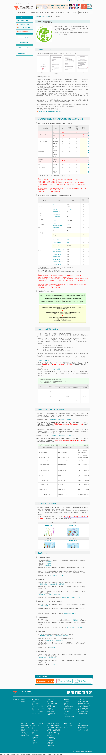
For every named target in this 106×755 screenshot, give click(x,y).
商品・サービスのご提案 (53, 734)
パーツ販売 (50, 701)
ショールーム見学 (69, 727)
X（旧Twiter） (36, 735)
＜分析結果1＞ (53, 419)
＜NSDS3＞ (57, 594)
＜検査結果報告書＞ (44, 606)
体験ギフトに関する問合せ (54, 729)
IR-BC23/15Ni (56, 214)
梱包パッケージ (51, 711)
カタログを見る (51, 713)
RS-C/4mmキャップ (58, 245)
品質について (82, 12)
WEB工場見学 (24, 734)
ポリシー (81, 723)
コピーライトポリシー (84, 729)
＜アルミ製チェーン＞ (81, 627)
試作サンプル (36, 710)
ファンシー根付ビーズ (58, 249)
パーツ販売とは (37, 703)
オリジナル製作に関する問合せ (55, 727)
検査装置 (23, 730)
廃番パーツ (50, 714)
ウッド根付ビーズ (57, 264)
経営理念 (67, 703)
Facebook (35, 737)
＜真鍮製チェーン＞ (74, 597)
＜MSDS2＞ (49, 594)
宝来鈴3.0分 (56, 227)
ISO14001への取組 (83, 708)
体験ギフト (50, 705)
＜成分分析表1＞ (50, 640)
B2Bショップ (36, 725)
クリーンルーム (24, 732)
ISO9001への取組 (83, 710)
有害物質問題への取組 (23, 24)
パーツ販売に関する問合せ (54, 725)
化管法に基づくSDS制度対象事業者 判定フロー (49, 111)
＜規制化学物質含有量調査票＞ (57, 584)
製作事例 (22, 12)
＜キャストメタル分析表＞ (45, 360)
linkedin (35, 742)
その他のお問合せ (52, 738)
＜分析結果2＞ (62, 419)
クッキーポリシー (83, 727)
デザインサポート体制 (38, 708)
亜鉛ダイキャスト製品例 (56, 575)
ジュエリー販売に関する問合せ (55, 730)
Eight (34, 740)
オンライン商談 (68, 725)
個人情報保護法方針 (83, 725)
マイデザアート (37, 734)
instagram (35, 738)
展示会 (49, 708)
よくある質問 (36, 713)
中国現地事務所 (68, 708)
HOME (37, 16)
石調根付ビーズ (56, 259)
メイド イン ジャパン (38, 711)
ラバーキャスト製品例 (55, 369)
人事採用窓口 (51, 737)
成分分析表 (75, 620)
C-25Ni (54, 204)
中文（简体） (77, 0)
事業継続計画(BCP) (69, 716)
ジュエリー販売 (51, 706)
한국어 (88, 0)
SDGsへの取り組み (23, 20)
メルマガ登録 (51, 743)
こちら (60, 34)
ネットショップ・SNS (38, 723)
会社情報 (67, 699)
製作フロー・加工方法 (38, 706)
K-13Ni (54, 206)
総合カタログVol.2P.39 (70, 613)
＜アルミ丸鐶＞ (71, 627)
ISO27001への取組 (83, 711)
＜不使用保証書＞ (43, 584)
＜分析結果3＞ (70, 419)
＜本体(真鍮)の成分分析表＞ (46, 635)
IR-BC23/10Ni (56, 211)
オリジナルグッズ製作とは (39, 705)
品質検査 (23, 729)
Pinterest (35, 743)
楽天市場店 (35, 732)
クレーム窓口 (51, 735)
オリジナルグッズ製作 (53, 703)
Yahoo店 (35, 729)
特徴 (34, 701)
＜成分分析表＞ (48, 561)
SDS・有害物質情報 (23, 31)
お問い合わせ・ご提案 (53, 723)
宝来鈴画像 (52, 647)
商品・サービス (40, 12)
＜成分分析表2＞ (60, 640)
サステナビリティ (72, 12)
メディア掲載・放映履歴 (71, 710)
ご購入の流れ (51, 710)
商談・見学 (68, 723)
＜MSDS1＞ (42, 594)
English (71, 0)
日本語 (67, 0)
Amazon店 (35, 730)
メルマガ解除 (51, 745)
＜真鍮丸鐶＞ (65, 597)
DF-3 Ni (55, 209)
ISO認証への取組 (69, 706)
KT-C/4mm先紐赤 (57, 242)
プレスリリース (68, 714)
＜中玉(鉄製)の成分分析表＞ (62, 635)
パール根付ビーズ (57, 256)
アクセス (67, 713)
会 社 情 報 (61, 12)
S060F (54, 220)
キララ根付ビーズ (57, 254)
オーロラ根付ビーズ (58, 251)
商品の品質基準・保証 (26, 725)
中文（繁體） (83, 0)
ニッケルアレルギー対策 (24, 27)
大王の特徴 (30, 12)
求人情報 (67, 711)
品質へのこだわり (25, 727)
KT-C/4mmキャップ (57, 239)
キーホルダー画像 (54, 664)
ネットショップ (51, 12)
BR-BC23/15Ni (56, 216)
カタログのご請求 (52, 732)
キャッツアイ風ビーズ (58, 261)
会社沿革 (67, 705)
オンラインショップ (38, 727)
